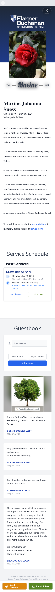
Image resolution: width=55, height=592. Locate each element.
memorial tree (39, 224)
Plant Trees (38, 294)
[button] (27, 394)
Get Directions (16, 294)
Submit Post (27, 363)
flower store (37, 228)
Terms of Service (35, 579)
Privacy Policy (19, 579)
